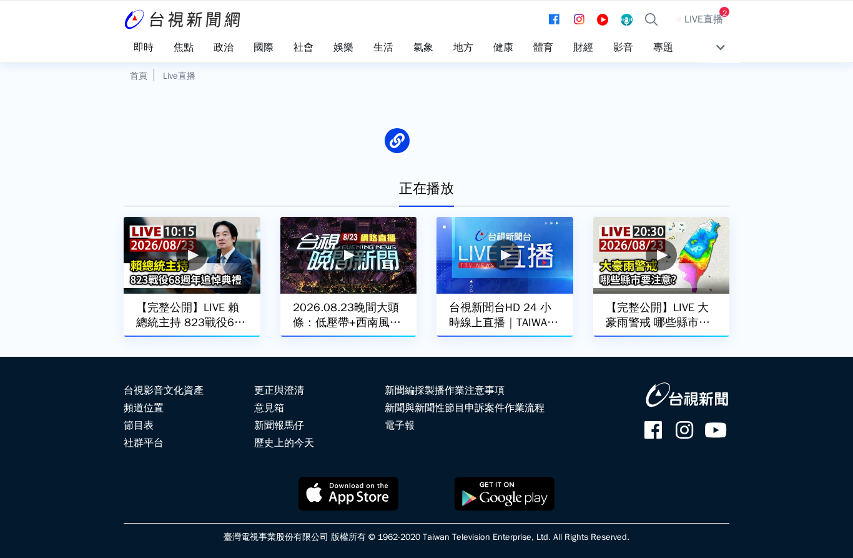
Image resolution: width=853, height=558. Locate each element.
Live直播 (179, 75)
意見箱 (269, 408)
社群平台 (144, 443)
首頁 (138, 75)
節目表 (139, 425)
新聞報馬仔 (279, 425)
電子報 (400, 425)
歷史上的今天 (284, 443)
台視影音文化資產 (164, 390)
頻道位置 (144, 408)
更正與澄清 (279, 390)
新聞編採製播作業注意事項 (445, 390)
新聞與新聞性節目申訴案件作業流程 (465, 408)
